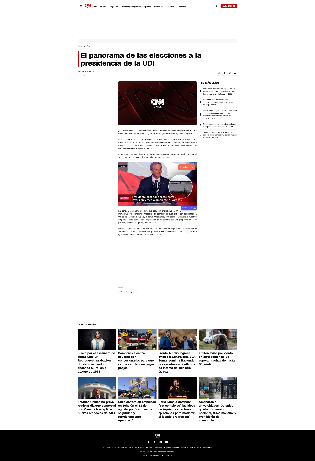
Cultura (171, 6)
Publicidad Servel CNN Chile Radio (201, 448)
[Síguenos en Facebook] (149, 442)
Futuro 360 (159, 6)
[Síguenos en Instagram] (160, 442)
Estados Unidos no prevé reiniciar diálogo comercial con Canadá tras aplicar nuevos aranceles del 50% (220, 135)
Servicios (182, 6)
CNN (83, 75)
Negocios (114, 6)
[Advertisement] (96, 222)
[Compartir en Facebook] (224, 73)
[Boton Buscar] (217, 6)
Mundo (103, 6)
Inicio (80, 46)
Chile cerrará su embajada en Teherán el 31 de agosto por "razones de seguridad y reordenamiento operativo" (137, 411)
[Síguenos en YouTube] (166, 442)
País (95, 6)
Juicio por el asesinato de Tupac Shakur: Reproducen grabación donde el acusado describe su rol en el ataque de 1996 (219, 91)
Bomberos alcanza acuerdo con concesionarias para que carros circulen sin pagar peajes (219, 102)
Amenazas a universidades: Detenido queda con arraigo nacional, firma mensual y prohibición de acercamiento (217, 411)
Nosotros (124, 448)
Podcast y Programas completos (136, 6)
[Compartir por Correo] (219, 73)
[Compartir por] (235, 73)
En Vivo (117, 448)
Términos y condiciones (154, 448)
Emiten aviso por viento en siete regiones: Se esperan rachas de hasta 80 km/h (219, 125)
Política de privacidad (136, 448)
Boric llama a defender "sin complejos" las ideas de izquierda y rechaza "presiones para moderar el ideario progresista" (176, 409)
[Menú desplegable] (81, 6)
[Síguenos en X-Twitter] (155, 442)
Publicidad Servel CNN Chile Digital (176, 448)
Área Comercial (107, 448)
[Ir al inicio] (88, 6)
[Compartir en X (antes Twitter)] (229, 73)
